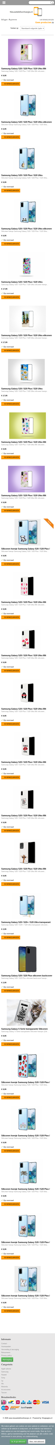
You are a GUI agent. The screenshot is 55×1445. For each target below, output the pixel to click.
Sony (3, 1378)
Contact (4, 1344)
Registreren (13, 19)
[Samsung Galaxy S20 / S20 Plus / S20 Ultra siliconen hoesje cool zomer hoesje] (26, 265)
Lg (2, 1381)
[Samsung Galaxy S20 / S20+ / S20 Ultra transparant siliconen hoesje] (26, 906)
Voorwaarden (6, 1346)
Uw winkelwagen (47, 20)
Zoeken (51, 3)
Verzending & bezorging (10, 1349)
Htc (2, 1384)
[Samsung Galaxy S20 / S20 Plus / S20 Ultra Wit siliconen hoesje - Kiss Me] (26, 692)
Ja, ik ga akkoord (18, 1441)
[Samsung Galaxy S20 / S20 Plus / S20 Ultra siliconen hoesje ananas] (27, 319)
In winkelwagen (11, 84)
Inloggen (4, 19)
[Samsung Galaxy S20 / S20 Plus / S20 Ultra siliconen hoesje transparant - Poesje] (27, 105)
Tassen (4, 1393)
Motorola (4, 1387)
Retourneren (5, 1352)
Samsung (4, 1372)
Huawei (4, 1375)
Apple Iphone (6, 1369)
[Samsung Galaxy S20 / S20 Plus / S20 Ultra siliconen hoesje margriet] (26, 372)
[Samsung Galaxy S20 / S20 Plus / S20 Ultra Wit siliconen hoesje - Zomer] (27, 425)
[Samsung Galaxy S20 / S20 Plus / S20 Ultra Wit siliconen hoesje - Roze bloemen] (26, 479)
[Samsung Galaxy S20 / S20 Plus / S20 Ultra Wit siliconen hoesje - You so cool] (27, 852)
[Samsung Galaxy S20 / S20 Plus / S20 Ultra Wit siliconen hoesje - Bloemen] (26, 52)
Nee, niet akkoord (37, 1441)
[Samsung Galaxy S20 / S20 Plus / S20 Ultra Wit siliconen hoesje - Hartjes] (26, 585)
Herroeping (7, 1359)
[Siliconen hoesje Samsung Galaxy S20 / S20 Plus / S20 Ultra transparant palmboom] (27, 1172)
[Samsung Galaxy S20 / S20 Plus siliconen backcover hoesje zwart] (27, 959)
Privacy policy (6, 1355)
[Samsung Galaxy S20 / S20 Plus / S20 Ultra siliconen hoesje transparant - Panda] (27, 212)
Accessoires (5, 1390)
